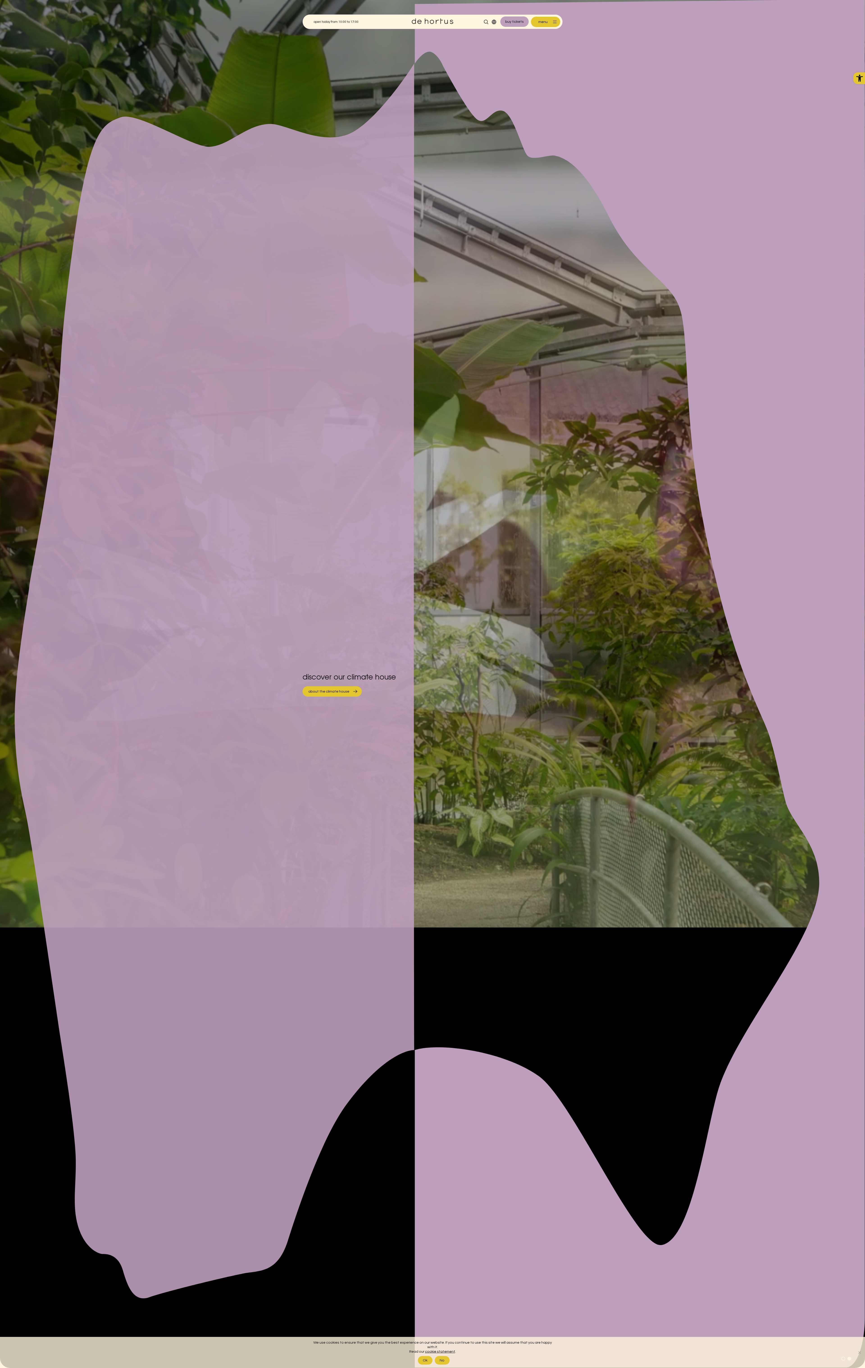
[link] (859, 78)
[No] (859, 1352)
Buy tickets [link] (514, 21)
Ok (425, 1360)
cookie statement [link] (440, 1351)
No (442, 1360)
